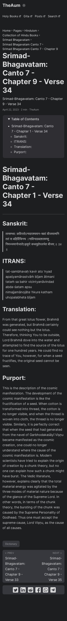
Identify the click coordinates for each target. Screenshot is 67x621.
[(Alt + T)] (24, 5)
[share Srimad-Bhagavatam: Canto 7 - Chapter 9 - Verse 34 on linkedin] (23, 590)
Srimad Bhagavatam (16, 40)
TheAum (11, 5)
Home (7, 30)
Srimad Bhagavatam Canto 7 (22, 44)
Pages (17, 30)
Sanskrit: (20, 136)
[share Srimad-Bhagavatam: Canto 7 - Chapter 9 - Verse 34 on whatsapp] (45, 590)
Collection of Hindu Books (20, 35)
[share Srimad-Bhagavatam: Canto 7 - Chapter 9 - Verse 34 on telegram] (53, 590)
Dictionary (11, 543)
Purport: (20, 152)
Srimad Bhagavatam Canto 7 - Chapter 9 (30, 49)
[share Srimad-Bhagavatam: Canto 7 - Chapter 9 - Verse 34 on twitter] (15, 590)
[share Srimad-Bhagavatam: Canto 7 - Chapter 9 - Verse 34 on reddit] (30, 590)
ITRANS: (20, 141)
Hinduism (30, 30)
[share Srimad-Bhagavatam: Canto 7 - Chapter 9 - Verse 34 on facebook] (38, 590)
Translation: (23, 147)
